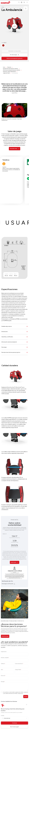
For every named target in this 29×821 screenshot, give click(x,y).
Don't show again (14, 726)
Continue (14, 723)
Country (2, 715)
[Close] (26, 704)
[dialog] (14, 410)
